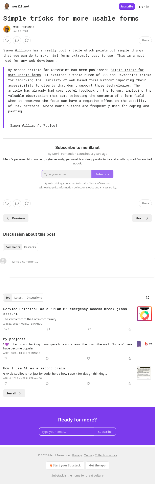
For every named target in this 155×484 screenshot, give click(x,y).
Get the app (97, 465)
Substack (57, 475)
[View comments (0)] (17, 40)
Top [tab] (8, 297)
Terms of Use (97, 183)
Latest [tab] (18, 297)
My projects (14, 339)
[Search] (148, 298)
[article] (77, 318)
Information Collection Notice (76, 187)
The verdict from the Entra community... (31, 319)
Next (139, 218)
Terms (88, 455)
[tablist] (20, 247)
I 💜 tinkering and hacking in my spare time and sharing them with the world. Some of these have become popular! (67, 346)
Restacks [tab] (30, 247)
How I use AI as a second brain (34, 368)
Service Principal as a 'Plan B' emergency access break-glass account (65, 311)
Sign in (144, 6)
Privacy (77, 455)
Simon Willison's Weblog (32, 125)
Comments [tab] (13, 247)
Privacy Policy (108, 187)
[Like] (7, 40)
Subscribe (126, 6)
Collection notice (106, 455)
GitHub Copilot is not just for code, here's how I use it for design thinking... (55, 373)
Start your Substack (67, 465)
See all (11, 393)
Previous (18, 218)
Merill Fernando (23, 27)
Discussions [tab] (34, 297)
